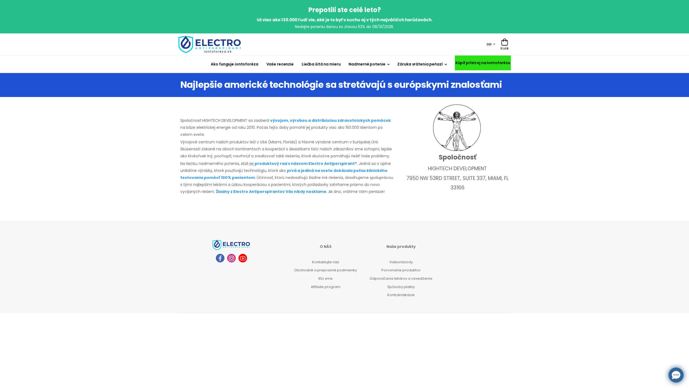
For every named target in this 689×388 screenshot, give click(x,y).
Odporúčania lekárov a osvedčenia (401, 278)
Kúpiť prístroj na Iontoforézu (482, 62)
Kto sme (325, 278)
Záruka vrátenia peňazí (419, 64)
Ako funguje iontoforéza (234, 64)
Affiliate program (325, 286)
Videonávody (401, 262)
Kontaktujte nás (325, 262)
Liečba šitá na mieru (321, 64)
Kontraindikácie (401, 294)
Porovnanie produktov (400, 270)
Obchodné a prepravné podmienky (325, 270)
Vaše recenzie (280, 64)
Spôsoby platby (401, 286)
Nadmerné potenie (367, 64)
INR (489, 44)
